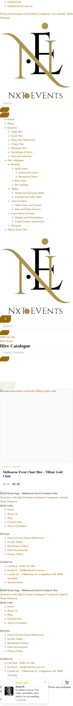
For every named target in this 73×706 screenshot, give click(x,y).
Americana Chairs (29, 172)
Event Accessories (21, 156)
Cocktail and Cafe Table (28, 197)
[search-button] (4, 109)
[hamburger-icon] (4, 115)
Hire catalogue (15, 160)
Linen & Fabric (19, 201)
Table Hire (17, 131)
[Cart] (67, 683)
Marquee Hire (19, 148)
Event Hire (17, 135)
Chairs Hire (17, 144)
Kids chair (20, 180)
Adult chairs (21, 168)
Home (10, 119)
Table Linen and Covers (28, 205)
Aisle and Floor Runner (28, 209)
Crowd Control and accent (29, 221)
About (10, 123)
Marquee (16, 225)
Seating (15, 164)
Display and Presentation (29, 217)
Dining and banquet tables (29, 192)
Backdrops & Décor (22, 152)
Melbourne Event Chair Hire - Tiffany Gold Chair (33, 474)
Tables (14, 188)
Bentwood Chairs (28, 176)
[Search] (4, 358)
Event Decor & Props (23, 213)
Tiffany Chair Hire (17, 229)
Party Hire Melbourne (23, 139)
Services (12, 127)
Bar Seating (21, 184)
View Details (36, 425)
